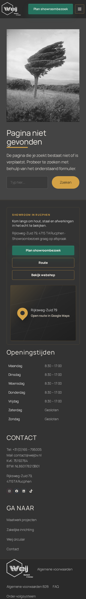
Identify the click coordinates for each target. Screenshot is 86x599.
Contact (13, 549)
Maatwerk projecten (22, 520)
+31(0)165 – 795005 (27, 449)
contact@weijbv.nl (27, 455)
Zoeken (65, 182)
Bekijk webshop (43, 275)
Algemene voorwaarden (55, 569)
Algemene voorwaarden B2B (28, 586)
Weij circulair (16, 539)
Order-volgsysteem (21, 596)
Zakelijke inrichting (20, 529)
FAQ (56, 586)
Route (43, 263)
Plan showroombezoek (51, 9)
